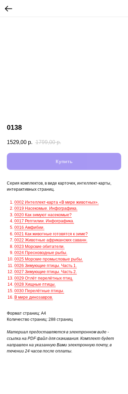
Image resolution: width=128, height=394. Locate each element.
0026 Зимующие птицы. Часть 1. (45, 265)
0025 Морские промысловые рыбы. (48, 259)
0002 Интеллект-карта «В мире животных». (56, 202)
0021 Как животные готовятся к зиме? (51, 234)
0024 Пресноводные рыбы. (40, 252)
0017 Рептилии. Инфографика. (44, 221)
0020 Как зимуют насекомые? (43, 214)
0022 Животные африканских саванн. (50, 240)
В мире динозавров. (33, 297)
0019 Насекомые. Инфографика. (45, 208)
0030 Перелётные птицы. (39, 290)
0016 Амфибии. (29, 227)
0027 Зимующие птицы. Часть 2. (45, 271)
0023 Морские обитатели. (39, 246)
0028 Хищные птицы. (35, 284)
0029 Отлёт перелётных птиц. (43, 278)
